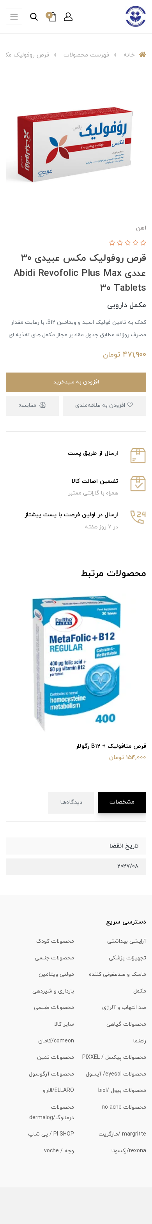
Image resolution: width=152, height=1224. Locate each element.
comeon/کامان (56, 1041)
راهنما (139, 1041)
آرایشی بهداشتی (126, 941)
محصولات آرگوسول (51, 1074)
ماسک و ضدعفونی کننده (117, 974)
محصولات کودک (55, 941)
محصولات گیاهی (126, 1024)
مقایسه (28, 405)
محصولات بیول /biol (122, 1090)
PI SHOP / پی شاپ (51, 1134)
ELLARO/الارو (58, 1090)
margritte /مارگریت (122, 1134)
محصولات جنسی (54, 958)
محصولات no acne (124, 1107)
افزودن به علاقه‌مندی (101, 405)
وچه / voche (59, 1151)
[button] (68, 16)
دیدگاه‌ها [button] (71, 802)
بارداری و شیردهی (53, 991)
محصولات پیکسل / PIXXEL (114, 1057)
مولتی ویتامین (56, 974)
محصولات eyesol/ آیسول (116, 1074)
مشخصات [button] (122, 802)
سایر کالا (64, 1024)
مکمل (139, 991)
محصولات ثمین (55, 1057)
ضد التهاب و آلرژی (124, 1007)
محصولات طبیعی (54, 1007)
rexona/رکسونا (128, 1151)
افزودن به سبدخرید (76, 382)
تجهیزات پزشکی (127, 958)
